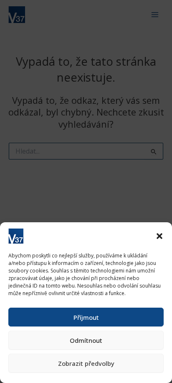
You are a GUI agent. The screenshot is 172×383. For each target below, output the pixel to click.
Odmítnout (86, 340)
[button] (159, 236)
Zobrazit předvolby (86, 363)
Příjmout (86, 317)
